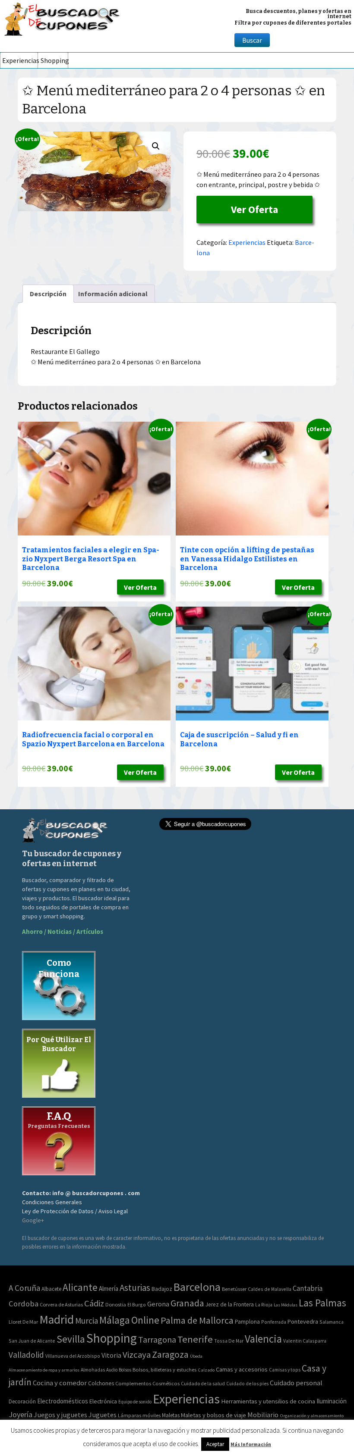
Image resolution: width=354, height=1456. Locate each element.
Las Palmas (322, 1302)
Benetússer (234, 1289)
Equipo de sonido (135, 1402)
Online (145, 1320)
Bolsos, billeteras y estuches (164, 1369)
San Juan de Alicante (32, 1340)
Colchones (101, 1383)
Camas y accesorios (242, 1369)
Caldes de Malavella (269, 1289)
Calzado (206, 1370)
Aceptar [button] (215, 1444)
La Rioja (263, 1304)
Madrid (56, 1319)
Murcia (86, 1320)
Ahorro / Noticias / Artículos (62, 931)
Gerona (158, 1304)
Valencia (263, 1339)
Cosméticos (166, 1383)
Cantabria (307, 1288)
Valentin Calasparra (304, 1340)
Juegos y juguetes (60, 1414)
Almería (108, 1288)
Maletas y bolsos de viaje (213, 1415)
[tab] (48, 294)
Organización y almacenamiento (312, 1415)
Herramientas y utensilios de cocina (268, 1401)
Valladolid (26, 1355)
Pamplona (247, 1321)
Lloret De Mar (23, 1321)
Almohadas (93, 1370)
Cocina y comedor (60, 1382)
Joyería (20, 1414)
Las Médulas (285, 1305)
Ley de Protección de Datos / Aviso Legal (75, 1211)
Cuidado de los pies (247, 1384)
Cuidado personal (296, 1382)
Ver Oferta (254, 209)
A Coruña (24, 1288)
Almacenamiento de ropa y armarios (44, 1370)
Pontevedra (303, 1321)
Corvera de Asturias (61, 1304)
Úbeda (196, 1356)
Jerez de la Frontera (229, 1304)
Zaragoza (170, 1354)
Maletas (171, 1415)
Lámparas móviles (139, 1415)
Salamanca (331, 1321)
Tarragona (157, 1339)
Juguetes (102, 1414)
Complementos (133, 1383)
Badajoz (162, 1289)
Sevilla (71, 1339)
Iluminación (331, 1401)
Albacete (51, 1289)
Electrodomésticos (62, 1401)
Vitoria (111, 1355)
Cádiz (94, 1303)
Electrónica (103, 1401)
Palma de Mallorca (197, 1320)
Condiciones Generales (52, 1202)
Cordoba (23, 1304)
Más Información (251, 1444)
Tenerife (195, 1339)
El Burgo (136, 1304)
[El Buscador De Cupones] (62, 18)
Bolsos (125, 1370)
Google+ (33, 1220)
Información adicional (113, 293)
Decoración (22, 1401)
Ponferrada (273, 1321)
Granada (187, 1303)
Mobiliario (262, 1414)
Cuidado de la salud (203, 1383)
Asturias (135, 1287)
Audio (111, 1370)
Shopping (54, 60)
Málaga (114, 1320)
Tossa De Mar (228, 1340)
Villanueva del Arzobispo (72, 1356)
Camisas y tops (284, 1370)
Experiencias (20, 60)
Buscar (252, 40)
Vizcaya (137, 1354)
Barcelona (197, 1287)
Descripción (48, 293)
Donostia (115, 1304)
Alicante (80, 1287)
